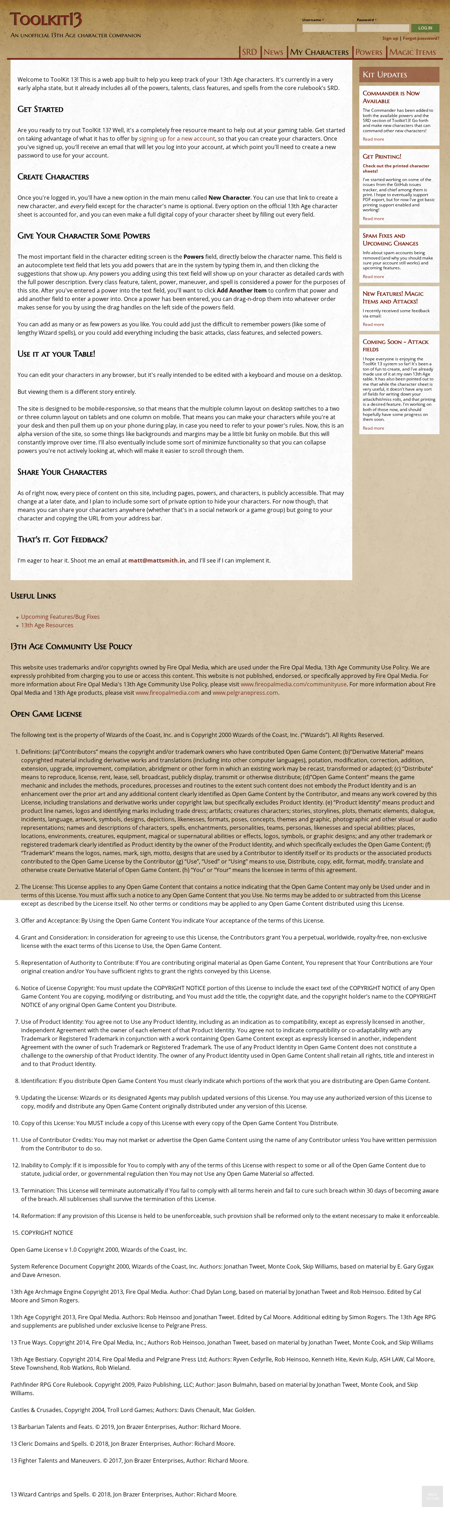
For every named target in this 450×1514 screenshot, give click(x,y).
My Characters (319, 52)
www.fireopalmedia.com (168, 693)
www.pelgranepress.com (245, 693)
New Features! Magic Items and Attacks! (393, 297)
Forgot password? (421, 38)
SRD (249, 52)
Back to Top (432, 1496)
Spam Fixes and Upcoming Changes (390, 239)
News (273, 52)
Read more (373, 139)
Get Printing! (382, 156)
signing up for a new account (177, 138)
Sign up (390, 38)
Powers (368, 52)
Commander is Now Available (391, 97)
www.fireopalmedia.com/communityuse (294, 684)
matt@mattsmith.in (156, 560)
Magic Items (412, 52)
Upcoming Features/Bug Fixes (60, 617)
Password (367, 19)
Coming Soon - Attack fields (396, 345)
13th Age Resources (47, 625)
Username (313, 19)
